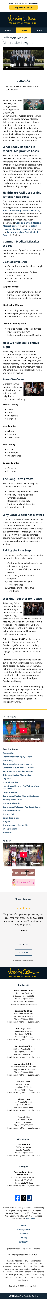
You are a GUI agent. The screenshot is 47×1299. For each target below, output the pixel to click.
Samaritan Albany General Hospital (21, 210)
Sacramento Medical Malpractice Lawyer (21, 796)
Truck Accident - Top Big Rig (15, 825)
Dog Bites (7, 778)
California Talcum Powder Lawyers (18, 767)
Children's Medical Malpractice (17, 775)
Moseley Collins (31, 1286)
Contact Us (24, 1242)
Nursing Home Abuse (12, 799)
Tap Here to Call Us (23, 7)
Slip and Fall (8, 814)
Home (7, 30)
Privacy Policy (23, 1229)
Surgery (6, 821)
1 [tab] (20, 944)
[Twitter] (23, 1198)
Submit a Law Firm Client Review (23, 961)
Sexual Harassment (12, 810)
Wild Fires (7, 832)
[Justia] (29, 1198)
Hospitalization (10, 792)
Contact (23, 30)
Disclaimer (23, 1233)
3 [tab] (27, 944)
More (39, 30)
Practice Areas (10, 749)
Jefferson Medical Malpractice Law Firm (23, 20)
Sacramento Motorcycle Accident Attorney (22, 807)
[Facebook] (17, 1198)
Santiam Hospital (21, 229)
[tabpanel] (23, 919)
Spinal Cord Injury (11, 818)
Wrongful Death (10, 829)
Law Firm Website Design (23, 1296)
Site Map (23, 1237)
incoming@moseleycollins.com (26, 1022)
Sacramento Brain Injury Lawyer (17, 764)
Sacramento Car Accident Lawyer (18, 771)
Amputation (8, 753)
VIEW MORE (23, 952)
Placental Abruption (12, 803)
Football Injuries (10, 782)
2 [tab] (23, 944)
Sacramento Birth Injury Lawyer (17, 756)
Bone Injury (8, 760)
